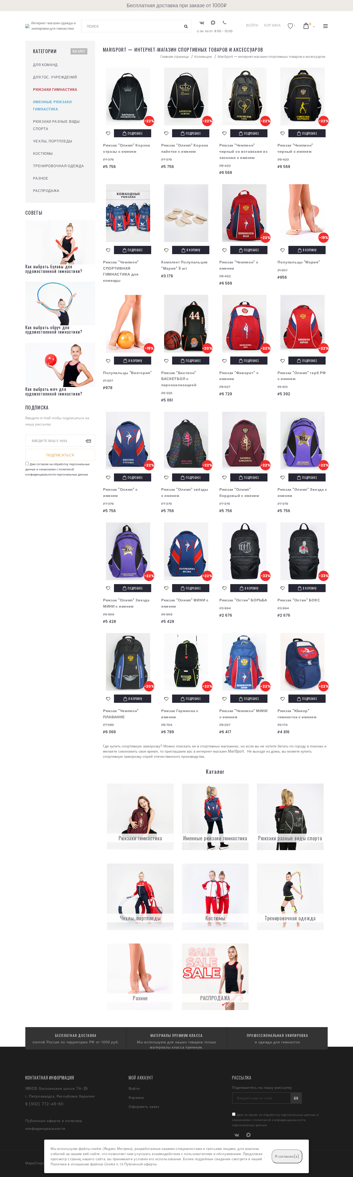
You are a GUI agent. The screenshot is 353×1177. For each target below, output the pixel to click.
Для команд (45, 64)
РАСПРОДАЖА (215, 998)
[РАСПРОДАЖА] (215, 977)
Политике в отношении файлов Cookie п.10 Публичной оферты (104, 1164)
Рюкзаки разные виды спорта (290, 838)
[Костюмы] (215, 897)
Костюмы (215, 918)
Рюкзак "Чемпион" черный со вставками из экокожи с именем (243, 151)
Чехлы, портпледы (140, 918)
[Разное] (140, 977)
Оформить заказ (144, 1106)
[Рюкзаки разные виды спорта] (290, 817)
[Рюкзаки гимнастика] (140, 817)
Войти (252, 25)
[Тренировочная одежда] (290, 897)
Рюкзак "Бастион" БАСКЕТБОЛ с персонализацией (179, 379)
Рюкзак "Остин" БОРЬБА (243, 600)
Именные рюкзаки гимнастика (215, 838)
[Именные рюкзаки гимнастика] (215, 817)
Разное (140, 998)
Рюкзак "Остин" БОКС (299, 600)
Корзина (272, 25)
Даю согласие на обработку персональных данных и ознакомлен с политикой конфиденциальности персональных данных (57, 469)
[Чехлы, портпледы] (140, 897)
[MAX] (213, 22)
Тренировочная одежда (290, 918)
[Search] (186, 26)
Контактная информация (49, 1078)
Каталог (79, 51)
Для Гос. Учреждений (55, 77)
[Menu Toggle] (325, 26)
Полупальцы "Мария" (299, 262)
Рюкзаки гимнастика (140, 838)
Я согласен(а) (287, 1156)
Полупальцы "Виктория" (127, 372)
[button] (291, 25)
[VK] (201, 22)
